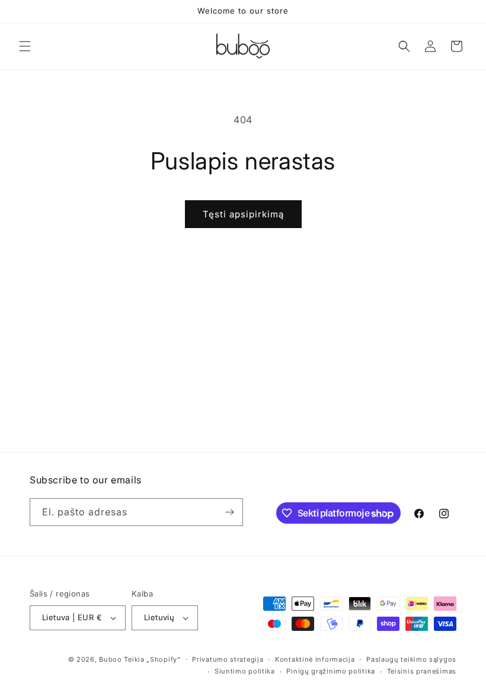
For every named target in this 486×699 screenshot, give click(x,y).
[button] (25, 46)
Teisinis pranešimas (421, 671)
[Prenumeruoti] (229, 512)
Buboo (110, 659)
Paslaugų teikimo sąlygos (411, 659)
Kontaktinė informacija (314, 659)
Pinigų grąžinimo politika (330, 671)
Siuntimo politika (245, 671)
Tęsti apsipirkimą (243, 214)
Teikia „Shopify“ (152, 659)
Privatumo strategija (227, 659)
